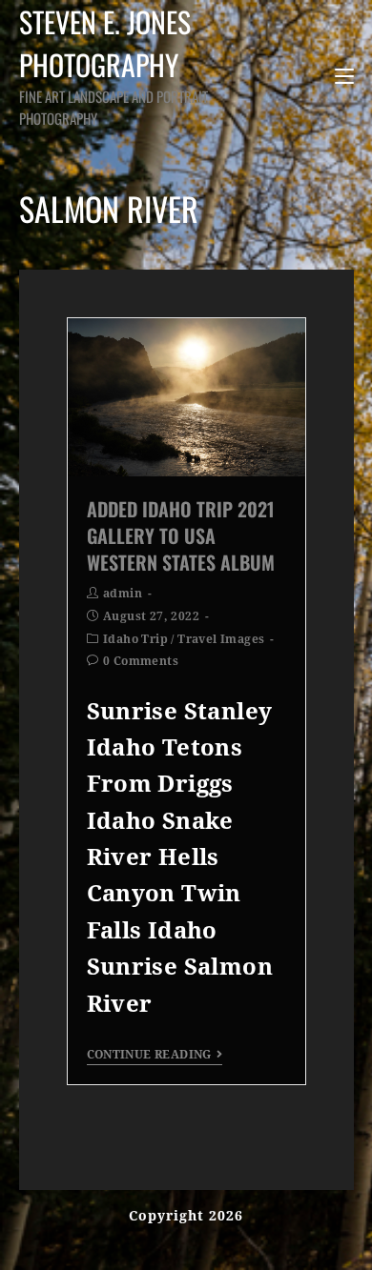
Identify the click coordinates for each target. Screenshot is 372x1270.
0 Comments (140, 661)
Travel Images (220, 639)
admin (122, 593)
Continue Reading (149, 1054)
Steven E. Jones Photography (113, 64)
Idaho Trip (135, 639)
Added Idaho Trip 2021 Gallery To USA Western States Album (181, 535)
